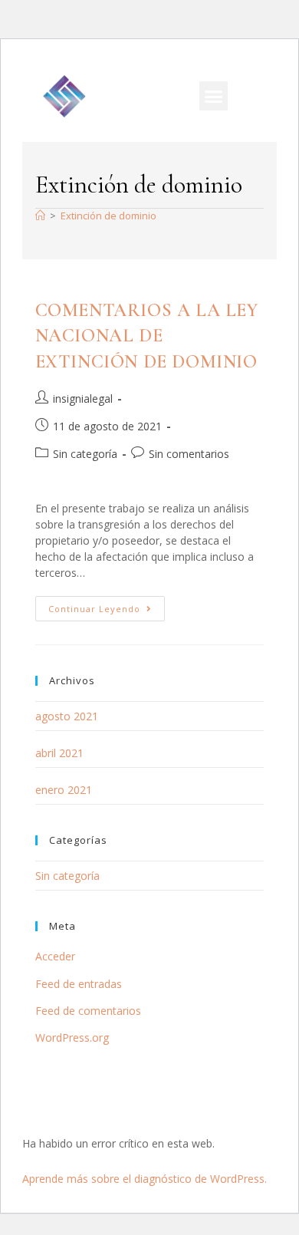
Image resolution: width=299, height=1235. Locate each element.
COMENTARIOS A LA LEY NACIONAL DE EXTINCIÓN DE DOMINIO (146, 336)
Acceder (55, 956)
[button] (213, 95)
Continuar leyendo (106, 605)
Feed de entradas (78, 983)
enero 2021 (63, 789)
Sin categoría (85, 453)
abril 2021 (59, 753)
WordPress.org (72, 1037)
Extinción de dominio (108, 215)
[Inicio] (40, 215)
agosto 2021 (66, 716)
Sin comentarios (189, 453)
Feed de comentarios (88, 1010)
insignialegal (83, 398)
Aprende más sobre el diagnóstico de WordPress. (144, 1178)
